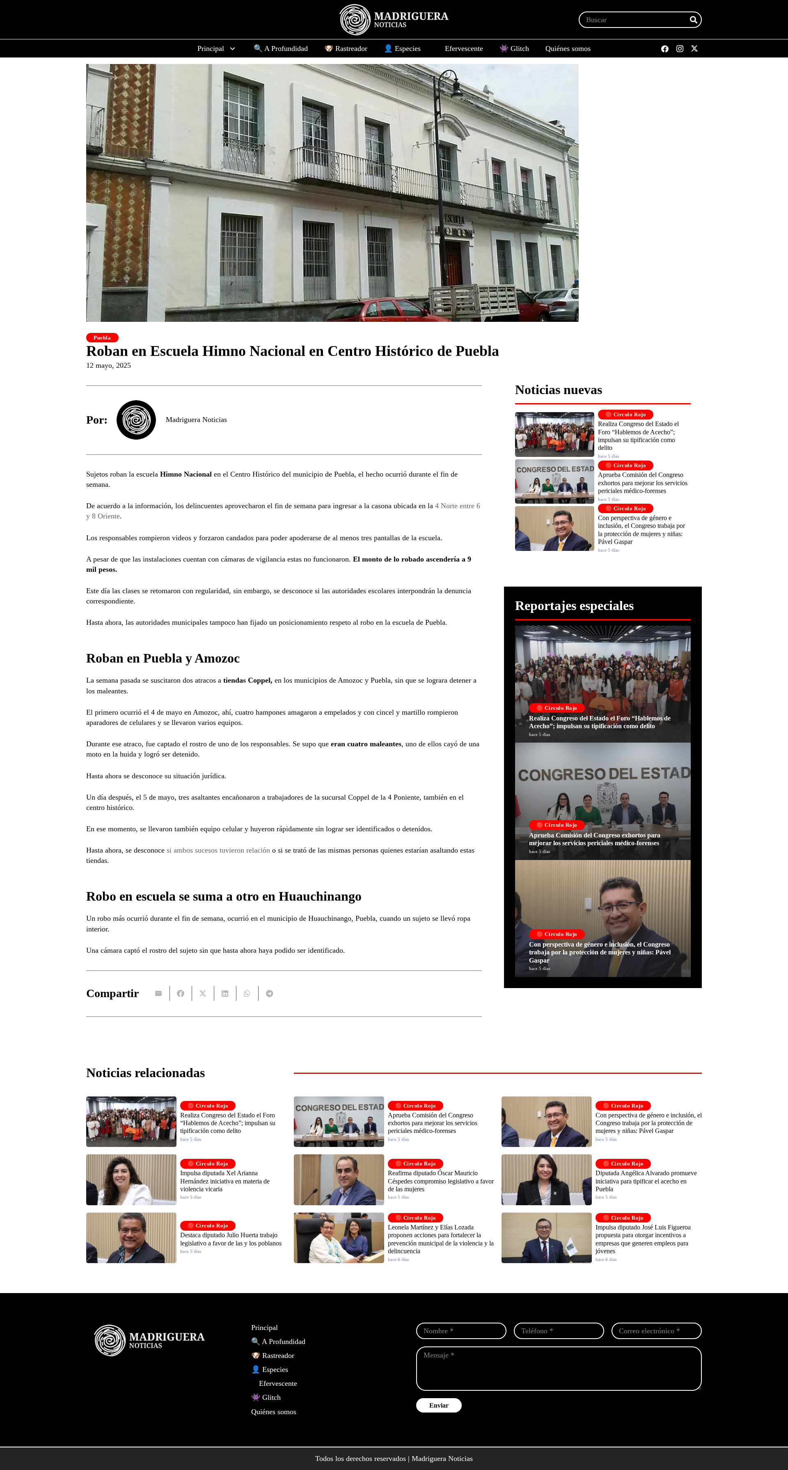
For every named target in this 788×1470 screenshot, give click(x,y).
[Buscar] (693, 19)
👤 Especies (269, 1369)
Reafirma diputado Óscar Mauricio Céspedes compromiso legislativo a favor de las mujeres (441, 1181)
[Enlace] (603, 684)
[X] (694, 48)
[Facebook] (664, 48)
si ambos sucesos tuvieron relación (218, 850)
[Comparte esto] (181, 993)
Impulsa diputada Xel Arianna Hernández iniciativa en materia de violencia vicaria (225, 1181)
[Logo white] (394, 19)
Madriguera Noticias (196, 419)
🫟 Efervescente (274, 1383)
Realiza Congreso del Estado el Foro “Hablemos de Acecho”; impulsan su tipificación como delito (227, 1123)
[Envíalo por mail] (159, 993)
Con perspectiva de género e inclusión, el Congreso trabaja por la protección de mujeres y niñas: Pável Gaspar (649, 1123)
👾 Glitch (266, 1397)
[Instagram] (679, 48)
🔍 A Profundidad (278, 1341)
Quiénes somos (273, 1412)
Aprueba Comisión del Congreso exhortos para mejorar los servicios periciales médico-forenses (642, 482)
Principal (264, 1327)
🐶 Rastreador (272, 1355)
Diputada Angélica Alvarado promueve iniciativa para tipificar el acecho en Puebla (646, 1181)
